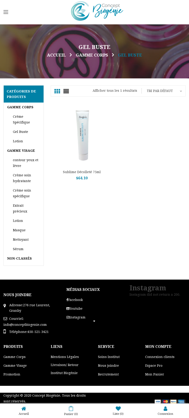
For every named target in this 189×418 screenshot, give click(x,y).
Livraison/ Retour (65, 365)
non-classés (19, 258)
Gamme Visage (21, 150)
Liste (118, 413)
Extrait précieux (20, 208)
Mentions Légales (65, 357)
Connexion (165, 413)
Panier (71, 414)
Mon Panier (154, 374)
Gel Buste (20, 132)
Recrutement (108, 374)
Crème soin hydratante (22, 178)
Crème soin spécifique (22, 193)
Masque (19, 230)
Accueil (56, 55)
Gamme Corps (92, 55)
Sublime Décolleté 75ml (82, 172)
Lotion (18, 141)
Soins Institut (109, 357)
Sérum (18, 249)
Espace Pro (153, 365)
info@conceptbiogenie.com (25, 324)
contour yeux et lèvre (25, 163)
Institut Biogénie (64, 373)
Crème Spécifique (21, 119)
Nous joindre (108, 365)
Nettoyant (21, 239)
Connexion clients (159, 357)
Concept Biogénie (46, 395)
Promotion (11, 374)
